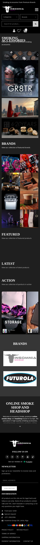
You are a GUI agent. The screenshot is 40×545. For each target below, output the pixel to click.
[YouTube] (28, 457)
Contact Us (28, 541)
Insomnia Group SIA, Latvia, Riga (16, 520)
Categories (7, 17)
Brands (24, 17)
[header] (19, 30)
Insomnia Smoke (18, 416)
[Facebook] (7, 457)
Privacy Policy (7, 530)
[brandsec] (20, 358)
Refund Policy (22, 530)
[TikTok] (33, 457)
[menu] (36, 9)
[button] (20, 426)
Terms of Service (9, 533)
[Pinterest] (23, 457)
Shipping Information (11, 537)
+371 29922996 (10, 517)
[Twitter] (17, 457)
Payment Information (11, 541)
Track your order (10, 511)
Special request (10, 514)
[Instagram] (12, 457)
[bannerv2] (11, 163)
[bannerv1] (20, 78)
